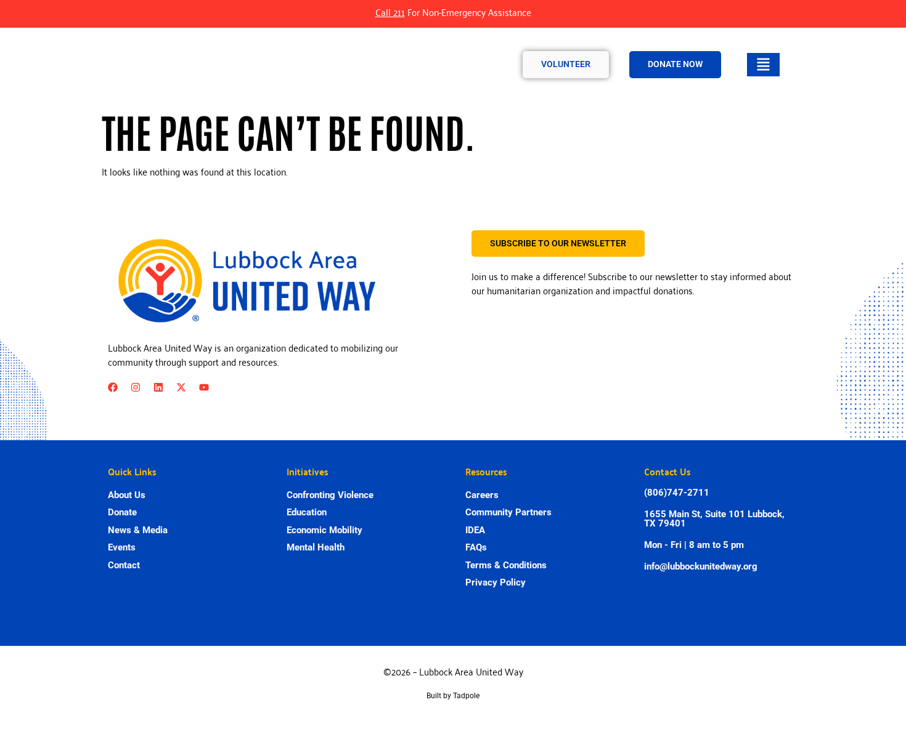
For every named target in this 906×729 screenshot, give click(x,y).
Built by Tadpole (453, 695)
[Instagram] (135, 387)
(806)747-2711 (676, 492)
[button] (763, 64)
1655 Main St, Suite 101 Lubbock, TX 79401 (714, 519)
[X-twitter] (181, 387)
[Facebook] (113, 387)
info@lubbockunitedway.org (700, 566)
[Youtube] (204, 387)
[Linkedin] (158, 387)
